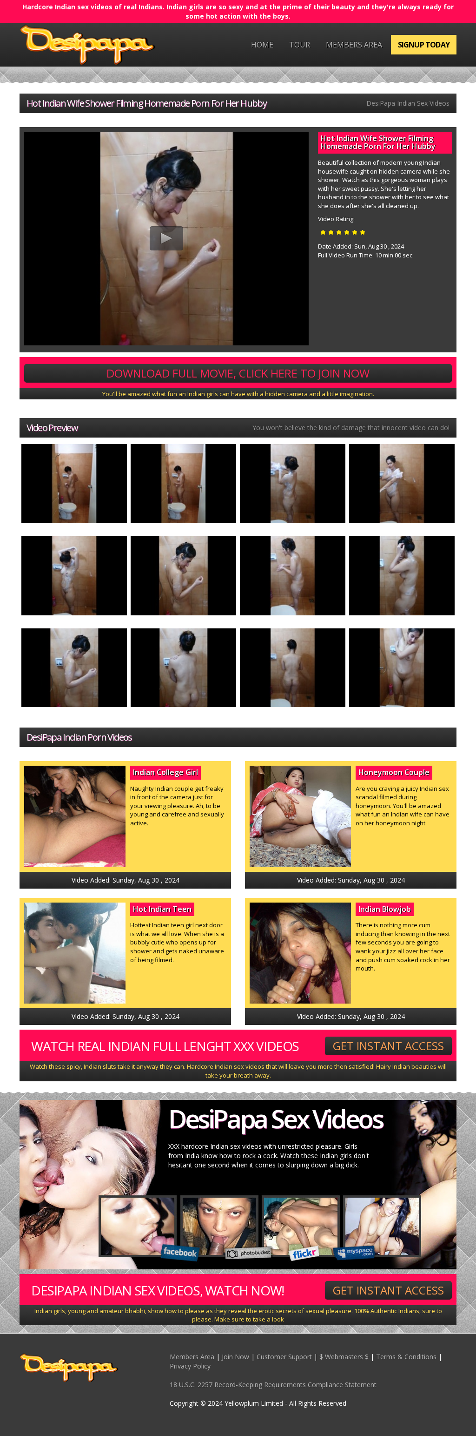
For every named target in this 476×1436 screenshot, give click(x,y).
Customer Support (284, 1356)
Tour (299, 45)
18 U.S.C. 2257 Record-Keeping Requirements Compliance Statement (273, 1384)
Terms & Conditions (406, 1356)
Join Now (235, 1356)
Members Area (354, 45)
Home (262, 45)
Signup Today (424, 45)
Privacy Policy (190, 1366)
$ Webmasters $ (344, 1356)
